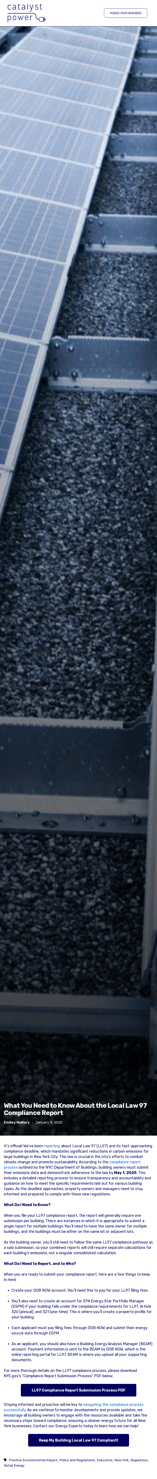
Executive (104, 1460)
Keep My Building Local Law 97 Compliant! (78, 1440)
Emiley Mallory (17, 1122)
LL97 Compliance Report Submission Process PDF (78, 1390)
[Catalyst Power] (27, 13)
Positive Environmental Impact (33, 1460)
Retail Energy (14, 1465)
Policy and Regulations (77, 1460)
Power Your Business (125, 13)
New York (121, 1460)
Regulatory (139, 1460)
